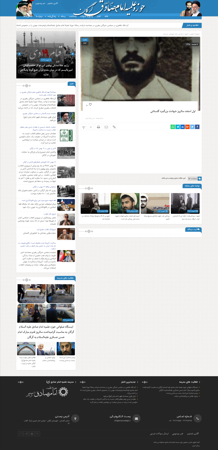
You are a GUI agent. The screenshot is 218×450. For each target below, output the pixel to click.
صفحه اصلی (194, 34)
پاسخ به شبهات (86, 16)
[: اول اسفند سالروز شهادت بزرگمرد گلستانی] (106, 127)
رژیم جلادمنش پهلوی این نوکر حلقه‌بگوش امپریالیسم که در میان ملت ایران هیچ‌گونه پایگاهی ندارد (46, 70)
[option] (46, 54)
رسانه (63, 16)
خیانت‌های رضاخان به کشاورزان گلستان (39, 233)
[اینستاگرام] (20, 433)
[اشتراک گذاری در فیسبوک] (197, 127)
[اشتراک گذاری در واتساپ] (173, 127)
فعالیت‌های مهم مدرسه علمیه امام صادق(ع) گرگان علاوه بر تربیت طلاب (27, 362)
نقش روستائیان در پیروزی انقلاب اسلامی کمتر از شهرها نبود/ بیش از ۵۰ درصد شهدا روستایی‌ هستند (37, 221)
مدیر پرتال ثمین (90, 118)
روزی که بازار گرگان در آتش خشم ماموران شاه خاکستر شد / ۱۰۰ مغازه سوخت (37, 192)
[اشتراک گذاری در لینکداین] (182, 127)
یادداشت (73, 16)
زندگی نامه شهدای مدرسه (173, 34)
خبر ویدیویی (40, 3)
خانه (106, 16)
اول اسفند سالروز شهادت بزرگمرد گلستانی (172, 111)
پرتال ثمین (195, 446)
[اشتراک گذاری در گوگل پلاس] (187, 127)
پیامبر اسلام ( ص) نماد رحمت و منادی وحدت (67, 359)
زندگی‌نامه (51, 16)
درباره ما (39, 16)
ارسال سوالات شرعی (25, 3)
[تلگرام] (26, 433)
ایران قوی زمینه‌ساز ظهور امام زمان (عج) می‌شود (39, 118)
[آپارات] (31, 433)
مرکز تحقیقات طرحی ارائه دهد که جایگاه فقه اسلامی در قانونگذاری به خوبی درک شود (37, 205)
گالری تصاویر (52, 3)
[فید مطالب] (37, 433)
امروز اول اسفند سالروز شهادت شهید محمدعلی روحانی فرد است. (127, 217)
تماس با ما (27, 16)
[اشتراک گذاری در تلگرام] (177, 127)
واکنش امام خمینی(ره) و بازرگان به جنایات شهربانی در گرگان (38, 153)
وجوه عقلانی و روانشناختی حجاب (48, 359)
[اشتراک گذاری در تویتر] (192, 127)
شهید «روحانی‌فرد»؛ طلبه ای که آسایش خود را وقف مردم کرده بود (186, 217)
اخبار (99, 16)
